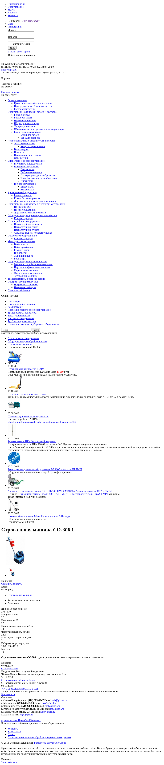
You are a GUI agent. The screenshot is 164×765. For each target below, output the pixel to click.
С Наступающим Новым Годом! (18, 680)
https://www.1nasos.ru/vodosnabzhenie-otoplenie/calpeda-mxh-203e (42, 422)
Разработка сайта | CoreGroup (50, 742)
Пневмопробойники (19, 290)
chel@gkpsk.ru (52, 706)
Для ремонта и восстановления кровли (35, 201)
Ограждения (21, 158)
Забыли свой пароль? (19, 51)
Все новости (8, 694)
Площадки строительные (27, 155)
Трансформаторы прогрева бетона (26, 278)
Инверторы (26, 181)
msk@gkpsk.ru (49, 703)
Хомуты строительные (32, 146)
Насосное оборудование (21, 318)
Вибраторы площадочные (28, 163)
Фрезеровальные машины (28, 273)
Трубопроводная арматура (22, 321)
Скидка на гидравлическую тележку (28, 394)
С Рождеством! (9, 668)
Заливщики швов (23, 255)
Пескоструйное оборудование (24, 221)
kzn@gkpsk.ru (47, 711)
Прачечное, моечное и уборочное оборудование (34, 324)
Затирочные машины (25, 276)
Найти (36, 330)
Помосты (19, 152)
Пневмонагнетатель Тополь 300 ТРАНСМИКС (43, 494)
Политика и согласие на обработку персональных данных (39, 737)
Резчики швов (21, 250)
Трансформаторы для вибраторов (38, 178)
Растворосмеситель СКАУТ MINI (90, 494)
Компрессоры (15, 307)
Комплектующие (23, 218)
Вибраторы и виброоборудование (26, 160)
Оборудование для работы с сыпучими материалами (36, 204)
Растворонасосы (23, 117)
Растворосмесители (24, 109)
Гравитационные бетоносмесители (33, 103)
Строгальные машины (26, 270)
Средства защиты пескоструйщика (33, 232)
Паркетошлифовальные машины (32, 267)
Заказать (17, 583)
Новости (12, 12)
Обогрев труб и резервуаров (23, 281)
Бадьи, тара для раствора (27, 132)
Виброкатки (20, 252)
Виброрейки (27, 189)
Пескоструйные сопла (26, 227)
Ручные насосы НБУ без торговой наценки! (32, 441)
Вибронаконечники (31, 172)
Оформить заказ (10, 92)
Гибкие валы (27, 169)
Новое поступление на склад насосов (28, 416)
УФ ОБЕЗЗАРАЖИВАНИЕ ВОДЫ (20, 688)
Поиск (11, 734)
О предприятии (16, 4)
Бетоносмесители (17, 100)
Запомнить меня (21, 44)
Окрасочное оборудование (22, 235)
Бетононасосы (22, 114)
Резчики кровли (23, 195)
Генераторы (14, 301)
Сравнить (6, 583)
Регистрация (14, 26)
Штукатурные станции (26, 123)
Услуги (11, 9)
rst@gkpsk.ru (57, 708)
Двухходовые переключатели (30, 212)
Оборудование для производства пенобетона (32, 215)
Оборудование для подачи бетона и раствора (32, 111)
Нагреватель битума (25, 287)
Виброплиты (21, 244)
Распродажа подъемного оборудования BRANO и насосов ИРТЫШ (45, 469)
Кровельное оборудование (22, 192)
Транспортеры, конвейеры (22, 312)
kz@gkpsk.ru (26, 714)
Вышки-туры (21, 149)
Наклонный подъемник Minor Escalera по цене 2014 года (39, 516)
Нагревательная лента (26, 284)
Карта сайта (14, 731)
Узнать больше (9, 762)
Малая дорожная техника (21, 241)
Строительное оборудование (23, 338)
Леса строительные (24, 143)
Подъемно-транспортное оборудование (29, 309)
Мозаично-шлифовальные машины (33, 264)
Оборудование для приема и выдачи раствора (39, 129)
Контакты (13, 15)
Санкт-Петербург (30, 21)
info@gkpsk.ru (8, 69)
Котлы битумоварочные (27, 198)
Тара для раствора (30, 137)
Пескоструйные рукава (26, 229)
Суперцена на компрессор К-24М (26, 369)
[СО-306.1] (15, 563)
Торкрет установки (24, 126)
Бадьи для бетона (29, 134)
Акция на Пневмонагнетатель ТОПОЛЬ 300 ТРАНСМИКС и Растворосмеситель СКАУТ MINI (60, 491)
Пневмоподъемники (25, 209)
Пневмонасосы (22, 206)
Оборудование (16, 6)
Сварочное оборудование (21, 304)
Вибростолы (27, 186)
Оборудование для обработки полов (27, 261)
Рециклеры (20, 258)
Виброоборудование (25, 183)
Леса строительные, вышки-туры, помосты (31, 140)
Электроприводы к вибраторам (37, 175)
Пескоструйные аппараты (28, 224)
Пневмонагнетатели (25, 120)
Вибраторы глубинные (26, 166)
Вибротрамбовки (23, 247)
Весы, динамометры (19, 315)
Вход (10, 23)
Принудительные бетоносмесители (33, 106)
